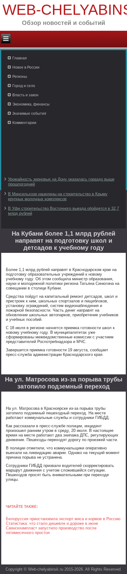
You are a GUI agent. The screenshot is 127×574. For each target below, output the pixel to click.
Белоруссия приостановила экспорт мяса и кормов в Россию (63, 518)
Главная (19, 58)
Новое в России (25, 67)
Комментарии (24, 123)
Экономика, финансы (31, 104)
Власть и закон (25, 95)
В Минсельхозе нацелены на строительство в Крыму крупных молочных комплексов (58, 196)
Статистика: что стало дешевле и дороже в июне (52, 523)
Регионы (19, 76)
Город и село (23, 86)
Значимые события (29, 113)
